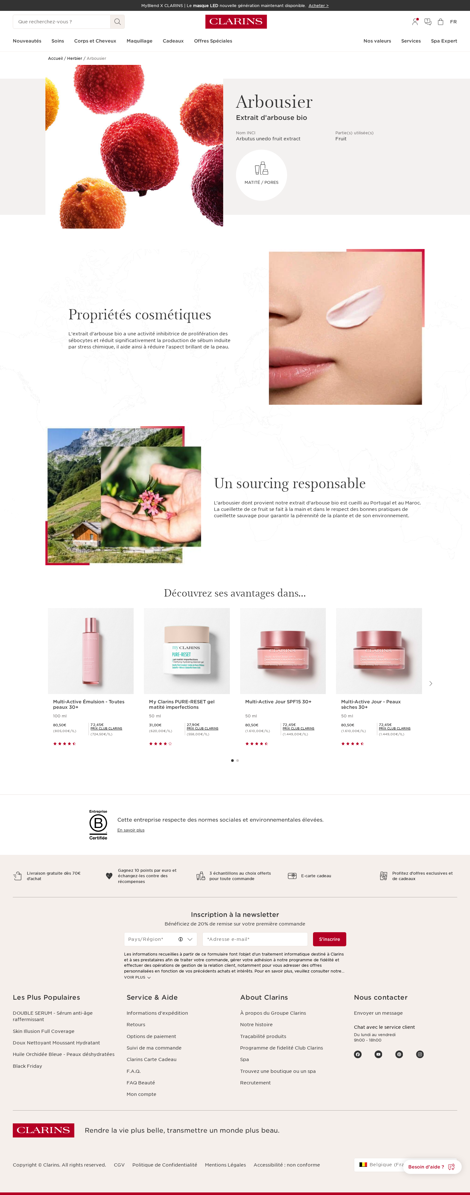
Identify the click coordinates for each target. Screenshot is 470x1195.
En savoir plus (131, 830)
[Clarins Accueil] (236, 21)
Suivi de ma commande (154, 1048)
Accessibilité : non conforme (287, 1165)
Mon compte (141, 1094)
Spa (244, 1059)
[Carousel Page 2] (237, 760)
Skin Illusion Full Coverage (43, 1031)
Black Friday (27, 1066)
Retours (136, 1024)
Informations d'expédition (157, 1013)
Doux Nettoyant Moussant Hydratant (56, 1042)
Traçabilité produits (263, 1036)
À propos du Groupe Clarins (273, 1013)
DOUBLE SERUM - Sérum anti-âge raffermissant (53, 1016)
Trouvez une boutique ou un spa (278, 1071)
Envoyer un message (378, 1013)
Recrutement (255, 1082)
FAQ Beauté (141, 1082)
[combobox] (161, 939)
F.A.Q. (134, 1071)
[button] (180, 939)
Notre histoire (256, 1024)
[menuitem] (415, 22)
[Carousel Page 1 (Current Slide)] (232, 760)
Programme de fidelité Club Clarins (281, 1048)
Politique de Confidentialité (164, 1165)
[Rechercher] (118, 22)
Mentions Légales (225, 1165)
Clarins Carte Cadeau (151, 1059)
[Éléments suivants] (430, 683)
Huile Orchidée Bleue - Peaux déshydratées (63, 1054)
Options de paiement (151, 1036)
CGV (119, 1165)
